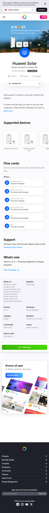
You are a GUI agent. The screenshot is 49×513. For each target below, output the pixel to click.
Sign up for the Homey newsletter (24, 490)
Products (5, 456)
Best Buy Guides (8, 460)
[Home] (24, 17)
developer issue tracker (13, 247)
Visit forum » (8, 327)
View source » (8, 336)
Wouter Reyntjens (32, 310)
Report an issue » (32, 327)
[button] (19, 10)
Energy (6, 319)
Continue (41, 10)
